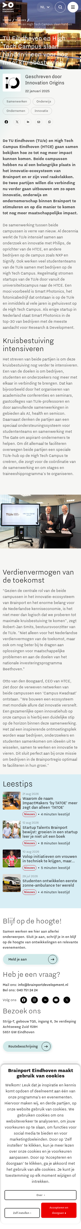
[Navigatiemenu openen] (73, 7)
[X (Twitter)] (66, 1000)
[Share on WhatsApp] (49, 121)
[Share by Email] (38, 121)
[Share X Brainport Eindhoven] (17, 121)
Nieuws (20, 20)
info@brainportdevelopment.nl (43, 985)
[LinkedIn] (45, 1000)
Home (7, 20)
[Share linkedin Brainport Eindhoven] (28, 121)
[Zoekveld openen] (60, 7)
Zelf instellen (21, 1212)
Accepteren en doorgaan (59, 1210)
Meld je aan (17, 959)
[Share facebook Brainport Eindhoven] (6, 121)
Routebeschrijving (23, 1046)
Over (39, 1195)
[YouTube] (56, 1000)
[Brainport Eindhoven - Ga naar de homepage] (8, 7)
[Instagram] (34, 1000)
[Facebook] (23, 1000)
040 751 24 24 (27, 990)
